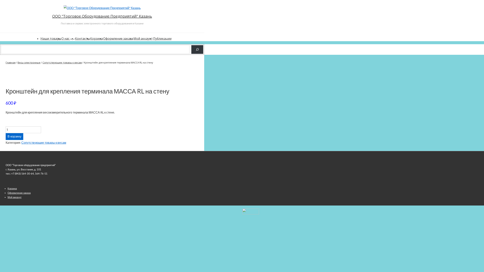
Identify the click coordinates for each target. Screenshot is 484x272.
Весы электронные (29, 62)
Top (475, 263)
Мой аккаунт (143, 38)
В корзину (14, 136)
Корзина (96, 38)
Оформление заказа (118, 38)
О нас (65, 38)
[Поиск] (197, 49)
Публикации (162, 38)
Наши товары (50, 38)
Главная (11, 62)
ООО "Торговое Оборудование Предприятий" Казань (102, 16)
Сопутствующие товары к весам (62, 62)
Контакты (82, 38)
